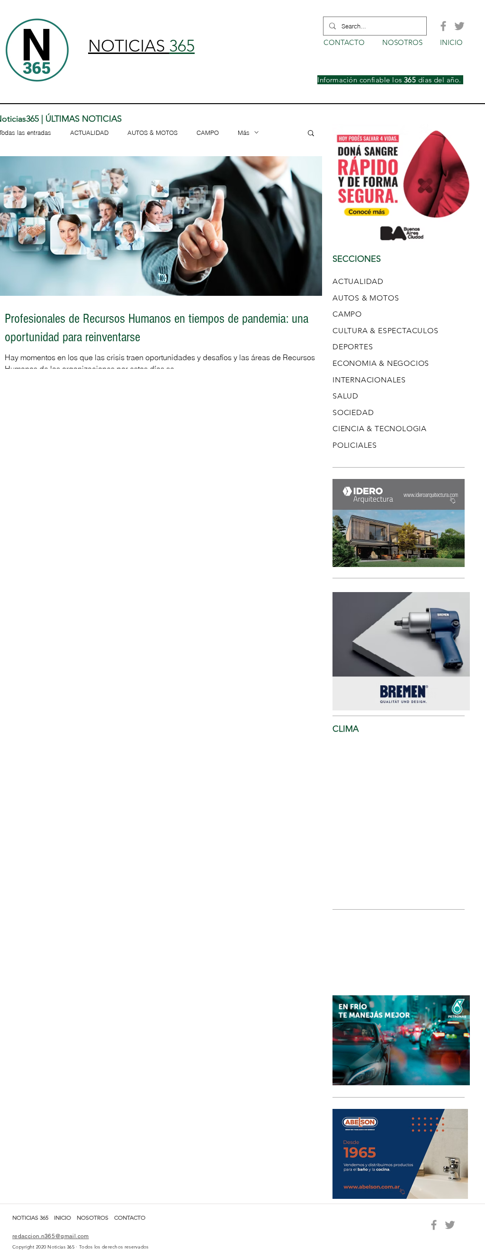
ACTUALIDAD (89, 132)
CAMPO (208, 132)
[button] (310, 134)
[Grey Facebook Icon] (443, 26)
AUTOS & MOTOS (152, 132)
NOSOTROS (92, 1217)
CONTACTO (129, 1217)
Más (244, 132)
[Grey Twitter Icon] (459, 26)
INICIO (63, 1217)
